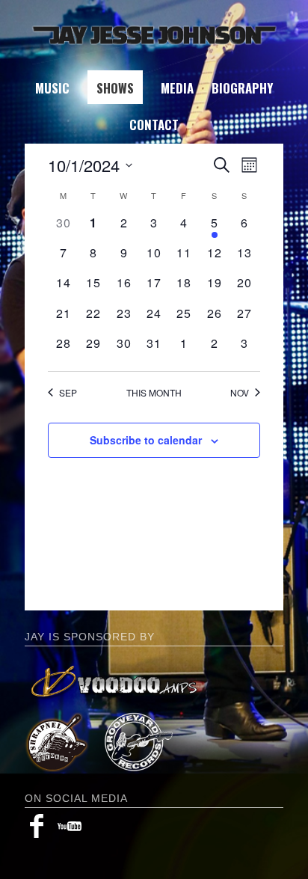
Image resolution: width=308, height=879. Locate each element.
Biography (242, 88)
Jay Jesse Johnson (154, 35)
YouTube (69, 826)
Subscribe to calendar (146, 439)
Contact (154, 124)
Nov (239, 393)
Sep (68, 393)
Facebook (37, 826)
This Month (154, 393)
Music (52, 88)
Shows (115, 88)
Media (177, 88)
